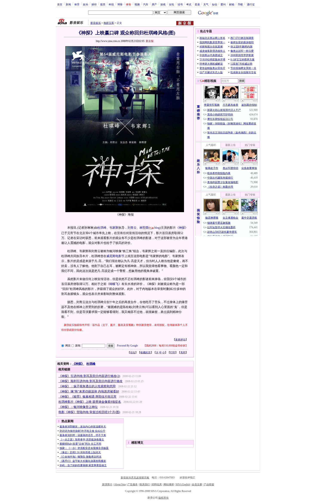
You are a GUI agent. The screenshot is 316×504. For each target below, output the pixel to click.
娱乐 (85, 4)
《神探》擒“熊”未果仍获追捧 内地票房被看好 (88, 391)
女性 (171, 4)
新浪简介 (107, 484)
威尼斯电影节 (115, 256)
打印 (172, 352)
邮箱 (231, 4)
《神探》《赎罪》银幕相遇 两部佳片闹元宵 (87, 396)
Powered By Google (127, 345)
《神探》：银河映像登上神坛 (78, 407)
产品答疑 (209, 484)
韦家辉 (113, 227)
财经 (94, 4)
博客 (120, 4)
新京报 (149, 41)
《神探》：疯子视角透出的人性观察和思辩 (87, 386)
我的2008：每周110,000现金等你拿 (165, 345)
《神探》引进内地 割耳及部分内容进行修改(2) (89, 376)
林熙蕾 (144, 227)
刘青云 (132, 227)
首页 (59, 4)
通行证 (251, 4)
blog (157, 227)
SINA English (183, 484)
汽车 (145, 4)
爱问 (223, 4)
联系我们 (145, 484)
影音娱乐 (96, 23)
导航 (240, 4)
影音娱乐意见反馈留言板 (135, 477)
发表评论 (180, 339)
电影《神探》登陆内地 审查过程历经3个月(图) (89, 412)
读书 (180, 4)
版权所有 (163, 497)
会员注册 (197, 484)
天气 (206, 4)
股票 (102, 4)
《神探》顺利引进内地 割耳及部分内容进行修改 (90, 381)
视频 (137, 4)
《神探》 (182, 227)
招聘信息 (157, 484)
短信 (214, 4)
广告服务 (132, 484)
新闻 (68, 4)
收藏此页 (145, 352)
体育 (77, 4)
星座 (197, 4)
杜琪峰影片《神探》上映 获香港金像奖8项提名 (89, 401)
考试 (188, 4)
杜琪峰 (101, 227)
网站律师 (169, 484)
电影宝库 (109, 23)
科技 (111, 4)
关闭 (183, 352)
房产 (154, 4)
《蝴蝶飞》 (113, 284)
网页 (68, 345)
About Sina (120, 484)
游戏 (163, 4)
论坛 (132, 352)
